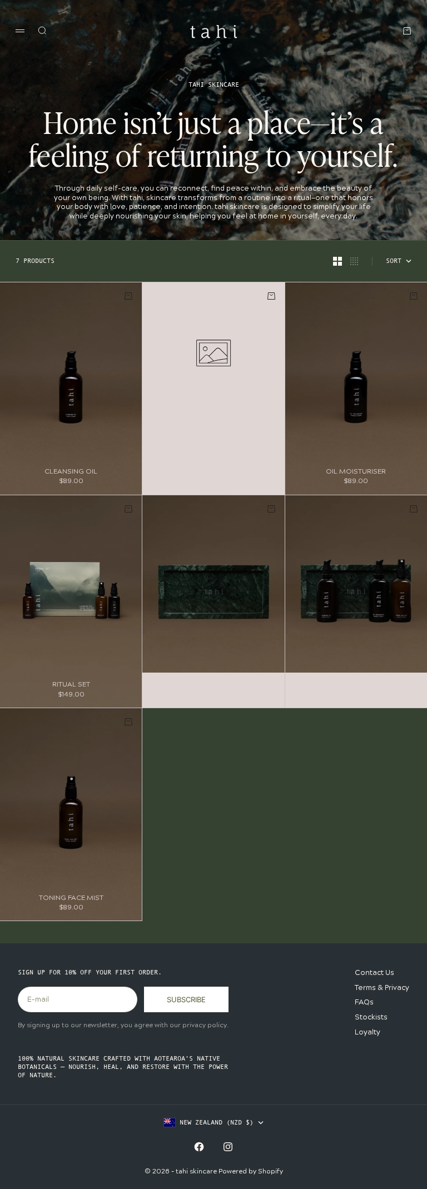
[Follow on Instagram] (228, 1146)
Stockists (371, 1017)
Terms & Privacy (382, 988)
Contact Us (374, 973)
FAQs (364, 1002)
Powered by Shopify (251, 1171)
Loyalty (367, 1032)
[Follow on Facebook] (199, 1146)
